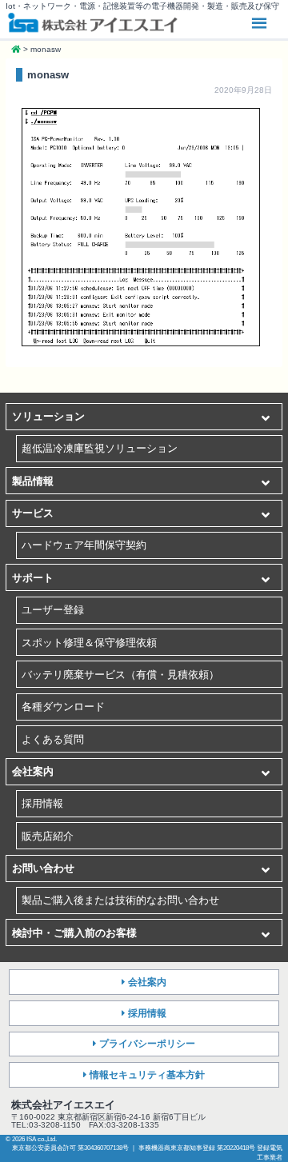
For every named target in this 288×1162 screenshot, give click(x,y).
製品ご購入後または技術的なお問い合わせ (120, 900)
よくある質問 (53, 739)
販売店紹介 (48, 836)
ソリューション (48, 416)
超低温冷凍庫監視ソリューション (100, 448)
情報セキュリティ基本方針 (147, 1075)
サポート (33, 578)
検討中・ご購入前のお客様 (74, 933)
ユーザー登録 (53, 610)
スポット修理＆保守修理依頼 (89, 643)
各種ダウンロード (63, 707)
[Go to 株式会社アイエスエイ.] (16, 49)
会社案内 (33, 771)
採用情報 (42, 803)
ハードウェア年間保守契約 (84, 545)
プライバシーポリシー (147, 1043)
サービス (33, 513)
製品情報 (33, 481)
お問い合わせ (43, 868)
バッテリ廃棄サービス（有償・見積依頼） (120, 675)
